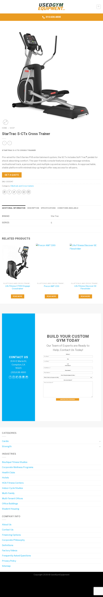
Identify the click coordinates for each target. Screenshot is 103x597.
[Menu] (98, 7)
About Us (6, 524)
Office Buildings (10, 503)
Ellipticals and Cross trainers (22, 186)
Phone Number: (68, 370)
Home (4, 128)
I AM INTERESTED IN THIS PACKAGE (67, 399)
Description (33, 208)
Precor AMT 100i (51, 286)
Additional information (13, 208)
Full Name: (68, 354)
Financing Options (11, 535)
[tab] (13, 208)
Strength (7, 446)
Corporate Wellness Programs (17, 467)
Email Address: (68, 365)
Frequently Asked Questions (16, 555)
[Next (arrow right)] (10, 592)
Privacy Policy (9, 561)
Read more (17, 296)
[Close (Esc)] (2, 581)
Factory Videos (9, 550)
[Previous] (2, 273)
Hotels (5, 477)
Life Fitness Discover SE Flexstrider (85, 287)
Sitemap (6, 566)
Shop (12, 128)
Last (68, 363)
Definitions (7, 545)
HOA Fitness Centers (13, 483)
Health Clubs (8, 472)
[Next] (101, 273)
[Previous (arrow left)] (2, 592)
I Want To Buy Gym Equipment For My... (68, 375)
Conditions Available (67, 208)
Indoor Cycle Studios (12, 488)
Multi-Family (8, 493)
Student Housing (10, 509)
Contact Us (7, 529)
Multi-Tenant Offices (12, 498)
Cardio (5, 441)
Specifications (48, 208)
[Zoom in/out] (10, 581)
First (68, 359)
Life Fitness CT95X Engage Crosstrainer (17, 287)
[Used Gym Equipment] (51, 6)
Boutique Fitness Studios (14, 462)
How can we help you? (68, 380)
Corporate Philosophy (13, 540)
